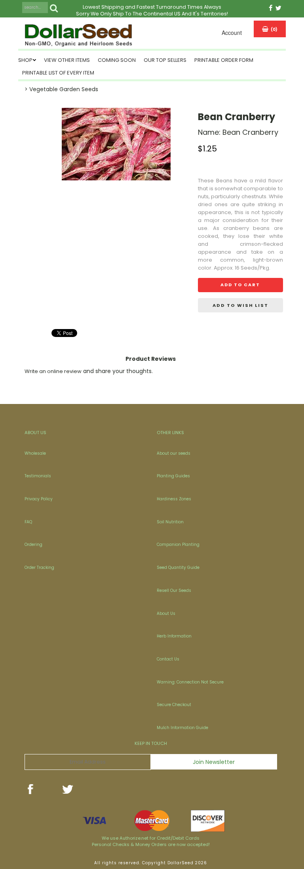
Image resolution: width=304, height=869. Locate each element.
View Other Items (67, 60)
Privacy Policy (39, 499)
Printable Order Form (223, 60)
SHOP (25, 60)
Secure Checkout (174, 705)
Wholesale (35, 453)
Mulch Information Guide (182, 728)
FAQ (28, 522)
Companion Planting (178, 544)
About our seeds (173, 453)
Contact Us (168, 659)
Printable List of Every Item (58, 73)
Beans (224, 180)
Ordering (33, 544)
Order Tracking (39, 567)
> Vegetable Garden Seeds (61, 89)
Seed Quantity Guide (178, 567)
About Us (166, 613)
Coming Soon (117, 60)
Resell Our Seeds (174, 590)
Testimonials (38, 476)
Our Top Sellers (165, 60)
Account (232, 32)
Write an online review (53, 371)
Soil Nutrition (170, 522)
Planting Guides (173, 476)
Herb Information (174, 636)
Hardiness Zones (174, 499)
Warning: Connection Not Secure (190, 682)
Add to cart (240, 284)
